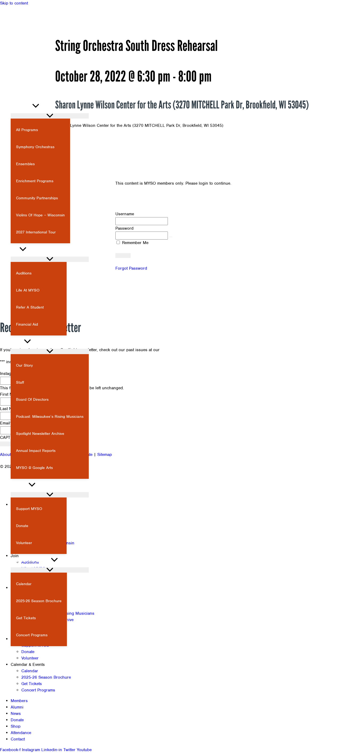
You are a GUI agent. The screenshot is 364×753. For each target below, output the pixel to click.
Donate (27, 651)
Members (19, 700)
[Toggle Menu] (50, 116)
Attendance (21, 732)
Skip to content (14, 3)
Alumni (17, 707)
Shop (16, 726)
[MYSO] (26, 92)
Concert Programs (38, 690)
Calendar (29, 671)
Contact (18, 739)
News (16, 713)
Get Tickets (31, 683)
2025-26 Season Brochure (46, 677)
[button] (7, 83)
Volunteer (30, 658)
